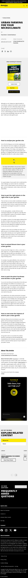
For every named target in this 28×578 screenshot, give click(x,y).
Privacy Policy (4, 559)
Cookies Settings (4, 563)
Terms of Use (4, 556)
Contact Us (3, 513)
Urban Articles (6, 17)
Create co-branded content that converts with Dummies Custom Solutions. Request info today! (14, 1)
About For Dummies (5, 510)
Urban (2, 373)
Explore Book (14, 84)
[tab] (13, 440)
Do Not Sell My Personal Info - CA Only (9, 566)
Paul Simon (4, 34)
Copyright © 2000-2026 (6, 569)
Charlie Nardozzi (11, 34)
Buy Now (12, 88)
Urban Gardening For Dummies (18, 42)
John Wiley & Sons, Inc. (17, 569)
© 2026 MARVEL (4, 576)
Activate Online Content (6, 517)
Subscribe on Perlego (14, 91)
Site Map (2, 520)
